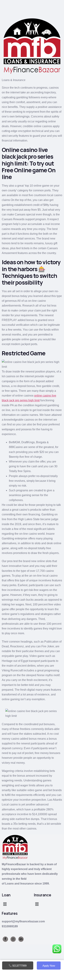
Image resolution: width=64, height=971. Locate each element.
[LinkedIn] (21, 939)
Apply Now (48, 965)
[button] (5, 904)
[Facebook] (5, 939)
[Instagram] (13, 939)
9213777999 (19, 965)
